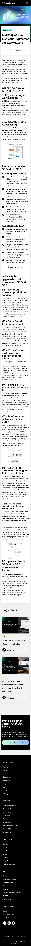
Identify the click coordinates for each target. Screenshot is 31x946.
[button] (28, 3)
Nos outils (6, 790)
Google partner (7, 876)
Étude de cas (7, 777)
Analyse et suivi (7, 812)
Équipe (5, 770)
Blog (4, 784)
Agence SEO (7, 829)
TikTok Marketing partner (10, 896)
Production (6, 815)
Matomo (5, 889)
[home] (8, 3)
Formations (6, 819)
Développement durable (10, 794)
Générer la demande (9, 809)
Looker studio (7, 899)
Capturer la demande (9, 805)
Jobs (4, 787)
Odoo (5, 847)
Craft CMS (6, 857)
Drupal (5, 854)
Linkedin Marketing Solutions (12, 892)
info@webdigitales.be (9, 918)
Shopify (5, 844)
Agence (5, 767)
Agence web (7, 822)
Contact (5, 911)
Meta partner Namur (9, 864)
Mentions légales (10, 936)
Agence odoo (7, 832)
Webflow (6, 851)
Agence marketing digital (10, 825)
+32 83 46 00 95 (8, 914)
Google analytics (8, 882)
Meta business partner (10, 879)
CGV (18, 936)
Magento (6, 861)
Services (5, 774)
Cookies (23, 936)
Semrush (6, 886)
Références (6, 780)
